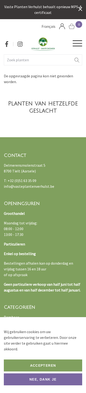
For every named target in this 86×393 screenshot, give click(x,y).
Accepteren (43, 365)
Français (48, 26)
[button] (77, 59)
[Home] (43, 44)
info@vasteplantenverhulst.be (29, 186)
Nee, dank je (43, 379)
